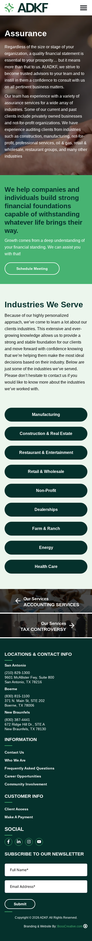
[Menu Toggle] (83, 8)
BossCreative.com (70, 926)
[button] (46, 415)
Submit (20, 904)
